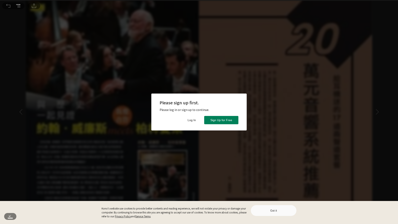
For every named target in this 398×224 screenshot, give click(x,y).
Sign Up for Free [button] (221, 120)
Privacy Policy (123, 216)
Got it (273, 210)
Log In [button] (192, 120)
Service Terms (142, 216)
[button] (8, 5)
